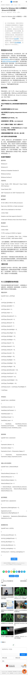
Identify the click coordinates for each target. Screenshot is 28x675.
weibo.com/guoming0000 (9, 61)
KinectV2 (12, 576)
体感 (17, 576)
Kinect (15, 4)
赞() (18, 12)
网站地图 (14, 671)
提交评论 (23, 654)
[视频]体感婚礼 (23, 581)
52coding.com (6, 59)
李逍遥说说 (14, 2)
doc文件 (16, 38)
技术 (12, 4)
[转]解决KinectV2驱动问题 (7, 623)
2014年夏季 (18, 42)
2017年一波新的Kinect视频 (7, 636)
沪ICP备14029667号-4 (21, 671)
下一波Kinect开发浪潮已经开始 (7, 581)
